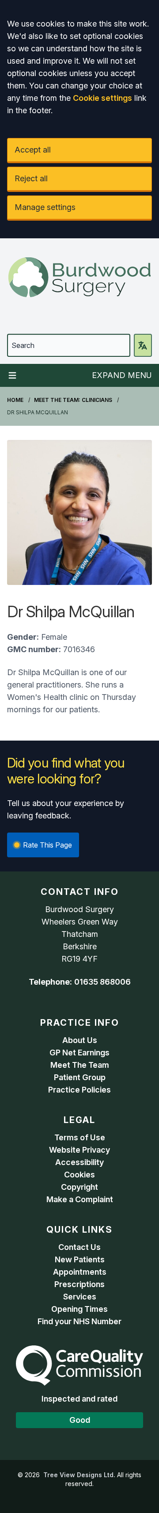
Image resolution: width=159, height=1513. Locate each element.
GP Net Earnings (79, 1052)
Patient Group (80, 1077)
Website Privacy (79, 1149)
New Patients (80, 1259)
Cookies (79, 1174)
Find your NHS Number (79, 1321)
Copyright (79, 1187)
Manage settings (45, 207)
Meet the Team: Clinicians (73, 400)
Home (15, 400)
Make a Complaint (79, 1199)
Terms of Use (79, 1137)
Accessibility (79, 1162)
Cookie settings (102, 98)
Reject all (31, 178)
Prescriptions (79, 1284)
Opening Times (79, 1309)
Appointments (79, 1271)
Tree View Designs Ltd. (79, 1475)
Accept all (33, 149)
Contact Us (79, 1247)
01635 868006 (102, 981)
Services (79, 1296)
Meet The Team (79, 1065)
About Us (79, 1040)
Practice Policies (79, 1089)
